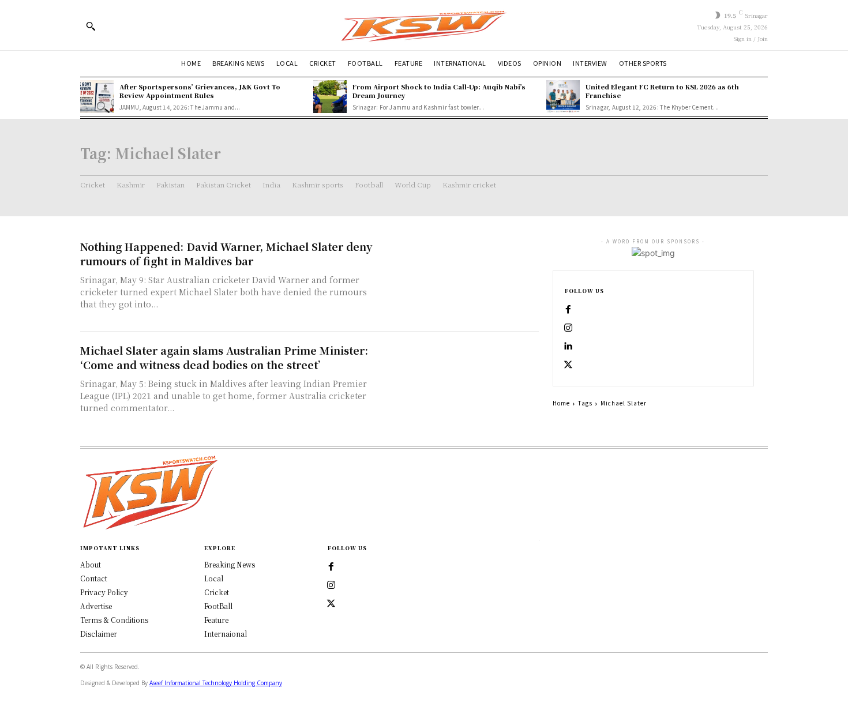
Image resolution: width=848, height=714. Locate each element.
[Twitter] (331, 604)
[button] (90, 26)
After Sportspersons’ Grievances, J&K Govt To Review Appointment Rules (199, 91)
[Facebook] (568, 309)
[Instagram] (568, 328)
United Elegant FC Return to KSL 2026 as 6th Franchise (662, 91)
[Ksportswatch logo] (424, 25)
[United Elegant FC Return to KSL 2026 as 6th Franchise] (563, 97)
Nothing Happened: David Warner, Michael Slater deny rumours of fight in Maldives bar (226, 253)
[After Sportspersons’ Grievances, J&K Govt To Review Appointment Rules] (97, 97)
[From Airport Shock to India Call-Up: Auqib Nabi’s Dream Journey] (330, 97)
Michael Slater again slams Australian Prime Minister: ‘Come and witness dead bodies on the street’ (224, 357)
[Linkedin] (568, 346)
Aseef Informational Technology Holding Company (215, 683)
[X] (568, 365)
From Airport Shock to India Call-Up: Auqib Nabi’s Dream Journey (439, 91)
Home (561, 403)
